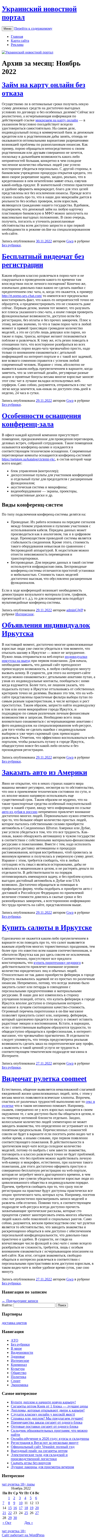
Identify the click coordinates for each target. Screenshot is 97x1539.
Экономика (19, 1385)
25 (26, 1513)
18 (26, 1508)
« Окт (6, 1523)
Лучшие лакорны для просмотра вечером (42, 1467)
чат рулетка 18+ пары (18, 1484)
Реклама (17, 45)
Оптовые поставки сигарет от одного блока (44, 1426)
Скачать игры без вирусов (31, 1463)
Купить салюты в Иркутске (47, 927)
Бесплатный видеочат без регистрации (43, 260)
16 (15, 1508)
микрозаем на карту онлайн (56, 120)
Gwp (70, 241)
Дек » (28, 1523)
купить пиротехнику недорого (57, 963)
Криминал (19, 1365)
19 (31, 1508)
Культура (18, 1369)
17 (21, 1508)
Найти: (7, 1305)
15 (10, 1508)
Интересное (24, 614)
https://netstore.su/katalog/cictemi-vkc (28, 459)
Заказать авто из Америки (44, 772)
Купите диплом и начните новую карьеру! (43, 1402)
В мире (16, 1348)
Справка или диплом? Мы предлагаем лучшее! (47, 1418)
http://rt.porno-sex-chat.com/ (22, 296)
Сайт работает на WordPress (23, 1535)
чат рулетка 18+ (14, 1531)
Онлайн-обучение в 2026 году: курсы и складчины (50, 1439)
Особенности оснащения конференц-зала (41, 420)
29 (10, 1518)
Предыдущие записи (20, 1301)
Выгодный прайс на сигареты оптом (39, 1451)
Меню (8, 28)
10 (21, 1503)
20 (37, 1508)
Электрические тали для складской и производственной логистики (39, 1457)
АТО (14, 1340)
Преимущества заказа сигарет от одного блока (46, 1422)
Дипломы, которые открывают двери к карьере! (48, 1410)
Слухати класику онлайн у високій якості (43, 1414)
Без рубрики (11, 245)
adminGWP (74, 610)
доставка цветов (14, 1323)
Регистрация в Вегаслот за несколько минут (45, 1443)
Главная (17, 36)
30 (15, 1518)
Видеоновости (22, 1352)
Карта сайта (20, 40)
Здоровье (18, 1356)
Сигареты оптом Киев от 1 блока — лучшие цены (49, 1406)
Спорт (16, 1381)
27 (37, 1513)
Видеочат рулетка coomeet (44, 1078)
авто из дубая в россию (19, 812)
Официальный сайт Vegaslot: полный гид (42, 1447)
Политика (18, 1377)
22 (10, 1513)
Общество (18, 1373)
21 (4, 1513)
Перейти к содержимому (33, 28)
